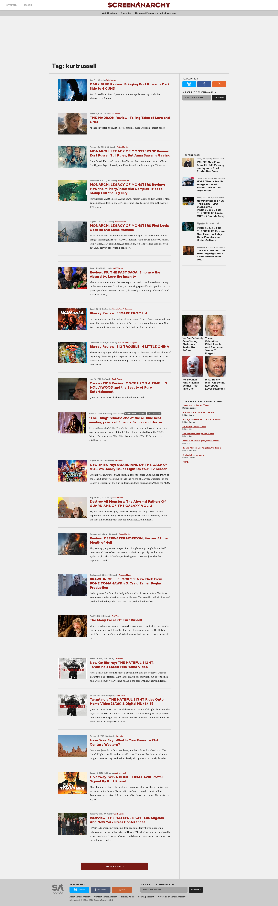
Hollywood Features (145, 13)
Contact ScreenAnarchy (105, 897)
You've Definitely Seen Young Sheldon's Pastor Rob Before (192, 344)
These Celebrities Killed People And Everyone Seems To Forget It (214, 346)
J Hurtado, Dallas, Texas (194, 426)
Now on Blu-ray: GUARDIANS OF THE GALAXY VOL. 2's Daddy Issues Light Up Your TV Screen (128, 467)
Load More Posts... (114, 866)
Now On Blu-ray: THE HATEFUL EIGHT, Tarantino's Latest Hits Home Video (122, 664)
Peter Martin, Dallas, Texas (195, 405)
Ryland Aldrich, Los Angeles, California (201, 448)
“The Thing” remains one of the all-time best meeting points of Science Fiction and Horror (125, 420)
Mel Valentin (118, 268)
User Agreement (146, 897)
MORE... (186, 462)
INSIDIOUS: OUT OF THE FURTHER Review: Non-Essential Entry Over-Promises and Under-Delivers (211, 234)
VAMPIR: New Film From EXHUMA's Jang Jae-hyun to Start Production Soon (210, 166)
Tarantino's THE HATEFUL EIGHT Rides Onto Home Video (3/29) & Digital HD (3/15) (126, 701)
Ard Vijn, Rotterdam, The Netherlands (201, 419)
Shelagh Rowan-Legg (193, 455)
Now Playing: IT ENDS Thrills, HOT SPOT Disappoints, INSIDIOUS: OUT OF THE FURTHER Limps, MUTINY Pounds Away (211, 208)
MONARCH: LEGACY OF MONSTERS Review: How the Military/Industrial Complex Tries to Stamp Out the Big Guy (127, 188)
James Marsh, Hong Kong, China (198, 433)
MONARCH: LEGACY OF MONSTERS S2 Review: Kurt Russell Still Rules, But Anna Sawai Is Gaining (130, 153)
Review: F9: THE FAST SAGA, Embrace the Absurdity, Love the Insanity (125, 274)
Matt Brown (118, 497)
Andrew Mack (125, 575)
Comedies (126, 13)
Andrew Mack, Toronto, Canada (198, 412)
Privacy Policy (127, 897)
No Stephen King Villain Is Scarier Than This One (191, 384)
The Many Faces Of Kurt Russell (116, 620)
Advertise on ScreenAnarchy (171, 897)
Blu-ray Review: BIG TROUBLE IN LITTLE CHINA (129, 346)
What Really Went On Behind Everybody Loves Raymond (215, 384)
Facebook (101, 889)
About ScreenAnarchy (80, 897)
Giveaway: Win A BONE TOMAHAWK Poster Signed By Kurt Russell (126, 779)
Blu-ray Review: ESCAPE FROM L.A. (119, 313)
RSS (123, 889)
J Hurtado (119, 461)
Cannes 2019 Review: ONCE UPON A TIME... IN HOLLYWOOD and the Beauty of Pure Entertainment (128, 387)
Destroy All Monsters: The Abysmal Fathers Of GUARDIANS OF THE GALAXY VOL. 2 (128, 503)
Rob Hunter (111, 80)
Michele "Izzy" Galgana (122, 309)
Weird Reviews (109, 13)
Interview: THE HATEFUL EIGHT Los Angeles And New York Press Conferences (127, 820)
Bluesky (81, 889)
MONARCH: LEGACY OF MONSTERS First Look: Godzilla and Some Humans (129, 227)
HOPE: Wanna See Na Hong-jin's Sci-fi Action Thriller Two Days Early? (210, 186)
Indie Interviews (168, 13)
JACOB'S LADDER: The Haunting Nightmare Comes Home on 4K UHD (211, 255)
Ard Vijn (115, 616)
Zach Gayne (117, 379)
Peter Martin (114, 114)
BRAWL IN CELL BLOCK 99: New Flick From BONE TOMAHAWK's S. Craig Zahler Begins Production (126, 583)
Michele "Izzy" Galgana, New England (201, 441)
